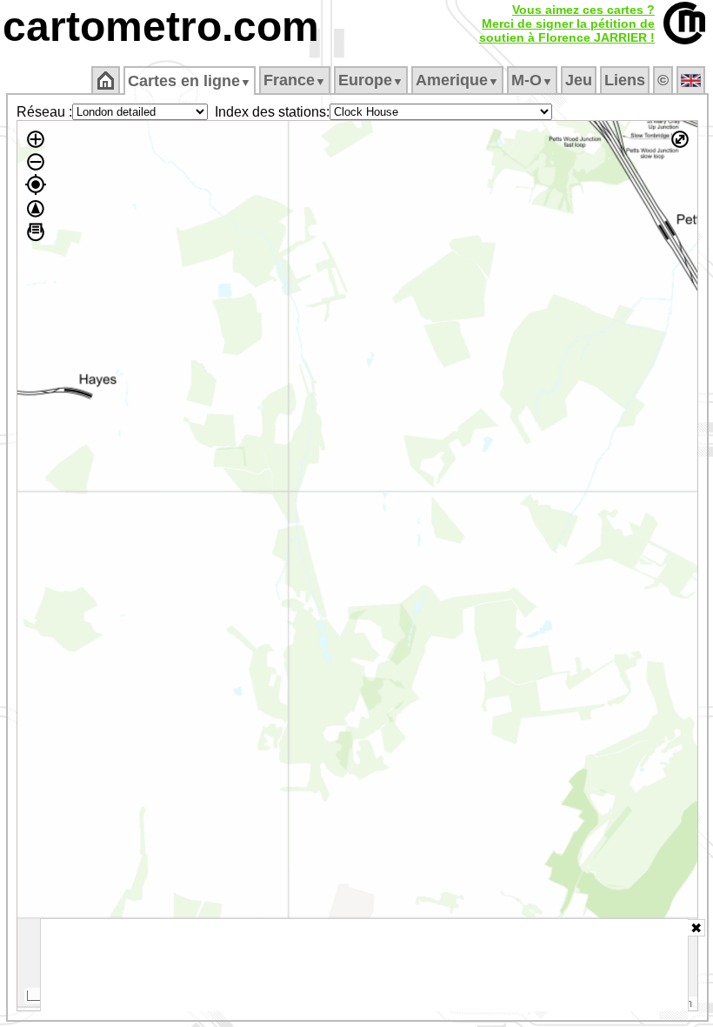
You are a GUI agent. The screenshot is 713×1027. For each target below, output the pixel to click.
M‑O (532, 80)
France (294, 80)
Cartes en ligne (189, 81)
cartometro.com (161, 26)
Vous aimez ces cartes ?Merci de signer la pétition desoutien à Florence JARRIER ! (567, 23)
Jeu (578, 80)
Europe (370, 80)
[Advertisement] (364, 965)
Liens (624, 80)
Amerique (457, 80)
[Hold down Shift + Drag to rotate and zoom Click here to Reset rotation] (35, 208)
